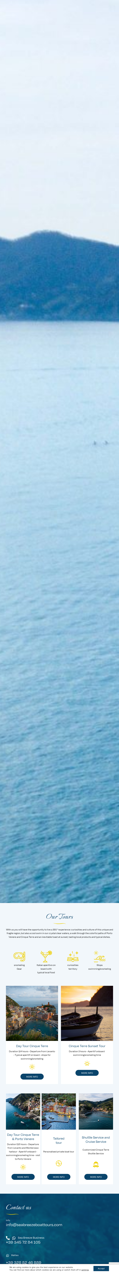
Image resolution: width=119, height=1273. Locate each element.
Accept (101, 1268)
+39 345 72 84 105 (23, 1242)
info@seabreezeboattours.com (34, 1224)
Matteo (15, 1255)
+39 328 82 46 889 (23, 1262)
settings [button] (85, 1270)
